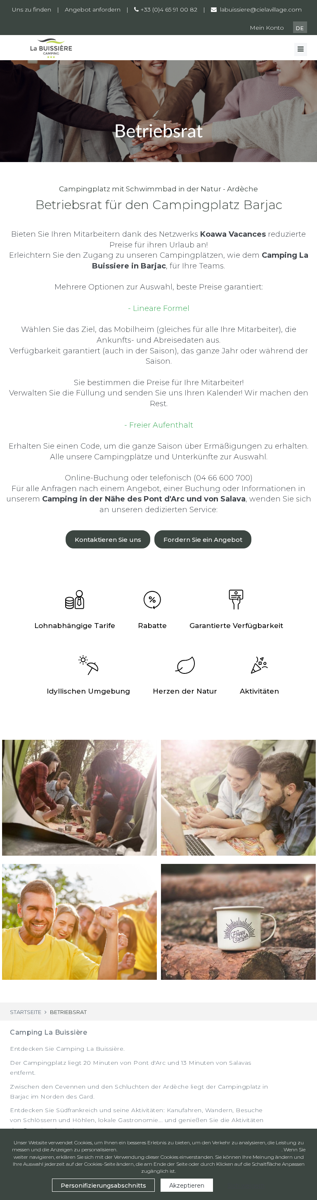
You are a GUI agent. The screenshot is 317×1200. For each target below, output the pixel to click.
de (300, 28)
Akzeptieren (186, 1185)
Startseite (25, 1012)
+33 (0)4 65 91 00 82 (168, 9)
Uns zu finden (31, 9)
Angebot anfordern (93, 9)
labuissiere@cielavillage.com (260, 9)
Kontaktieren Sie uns (108, 540)
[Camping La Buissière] (51, 47)
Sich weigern (246, 1185)
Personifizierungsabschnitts (103, 1185)
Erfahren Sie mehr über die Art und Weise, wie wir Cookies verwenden (200, 1149)
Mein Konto (267, 27)
